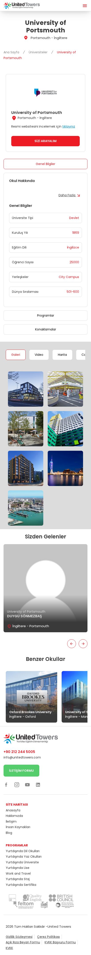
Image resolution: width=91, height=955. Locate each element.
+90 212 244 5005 (19, 751)
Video (39, 354)
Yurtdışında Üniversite (22, 862)
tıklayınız (68, 126)
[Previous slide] (71, 643)
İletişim (11, 821)
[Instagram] (16, 785)
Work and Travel (18, 873)
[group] (45, 588)
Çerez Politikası (48, 937)
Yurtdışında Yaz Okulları (24, 856)
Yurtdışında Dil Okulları (23, 851)
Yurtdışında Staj (18, 879)
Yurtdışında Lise (17, 868)
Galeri (15, 354)
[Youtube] (27, 785)
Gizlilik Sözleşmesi (19, 937)
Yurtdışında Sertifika (21, 885)
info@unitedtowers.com (22, 757)
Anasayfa (13, 810)
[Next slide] (83, 643)
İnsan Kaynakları (18, 827)
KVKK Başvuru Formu (60, 942)
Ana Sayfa (12, 52)
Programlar (45, 315)
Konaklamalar (45, 329)
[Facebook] (6, 785)
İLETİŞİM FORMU (21, 770)
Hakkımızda (14, 816)
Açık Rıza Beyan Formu (23, 942)
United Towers (59, 926)
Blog (9, 833)
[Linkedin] (38, 785)
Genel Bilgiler (45, 164)
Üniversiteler (38, 52)
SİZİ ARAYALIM (45, 141)
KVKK (9, 948)
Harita (62, 354)
